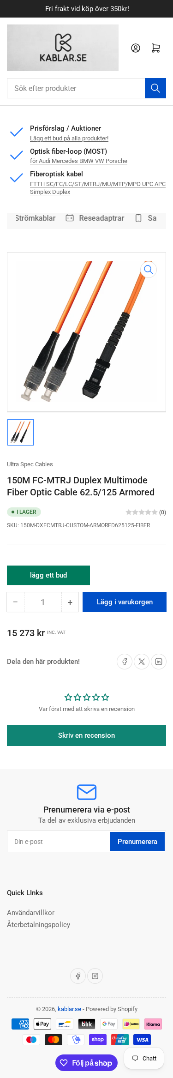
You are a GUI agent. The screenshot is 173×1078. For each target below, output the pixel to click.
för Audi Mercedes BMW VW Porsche (78, 160)
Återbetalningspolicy (38, 925)
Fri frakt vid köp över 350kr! (87, 9)
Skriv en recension (86, 735)
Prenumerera (137, 841)
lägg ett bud (48, 578)
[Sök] (155, 88)
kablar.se (69, 1009)
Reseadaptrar (99, 218)
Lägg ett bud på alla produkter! (69, 138)
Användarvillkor (30, 913)
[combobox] (86, 88)
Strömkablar (33, 218)
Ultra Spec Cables (30, 464)
